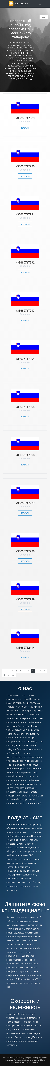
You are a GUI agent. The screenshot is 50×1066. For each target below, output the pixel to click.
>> (13, 675)
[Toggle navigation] (40, 3)
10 (4, 675)
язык (43, 17)
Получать (25, 128)
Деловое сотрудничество (29, 1062)
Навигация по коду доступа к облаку (24, 1057)
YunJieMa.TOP (22, 3)
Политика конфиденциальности (26, 1060)
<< (4, 670)
